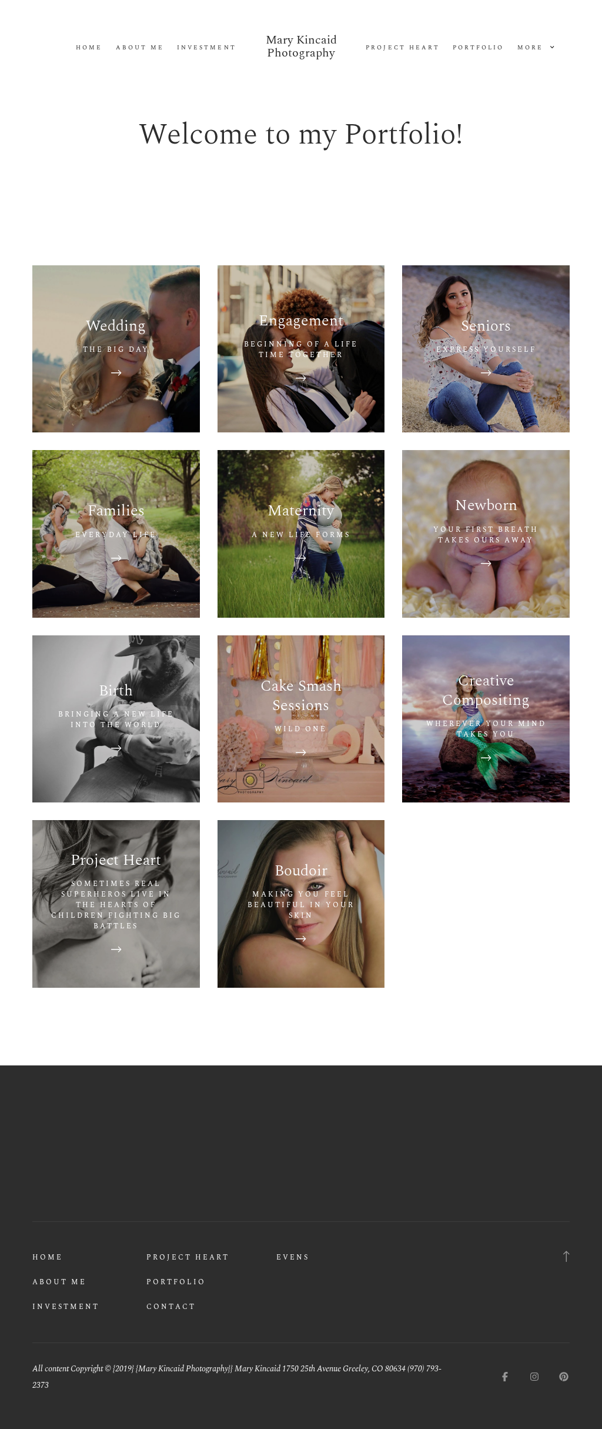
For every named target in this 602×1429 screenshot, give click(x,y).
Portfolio (478, 48)
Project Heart (402, 48)
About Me (140, 48)
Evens (292, 1257)
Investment (206, 48)
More (532, 48)
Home (89, 48)
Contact (171, 1307)
